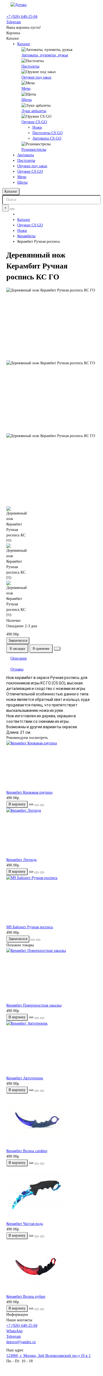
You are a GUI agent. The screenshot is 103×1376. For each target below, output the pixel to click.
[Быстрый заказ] (31, 804)
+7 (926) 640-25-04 (21, 17)
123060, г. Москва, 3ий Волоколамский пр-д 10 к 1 (48, 1356)
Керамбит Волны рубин (25, 1296)
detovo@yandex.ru (21, 1342)
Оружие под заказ (36, 77)
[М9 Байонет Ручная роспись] (51, 899)
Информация (17, 1315)
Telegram (13, 22)
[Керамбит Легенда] (51, 832)
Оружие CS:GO (34, 122)
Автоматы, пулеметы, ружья (44, 55)
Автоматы (25, 155)
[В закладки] (36, 805)
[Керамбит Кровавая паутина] (51, 765)
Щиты (26, 100)
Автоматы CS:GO (46, 138)
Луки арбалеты (33, 111)
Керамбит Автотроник (24, 1078)
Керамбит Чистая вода (24, 1224)
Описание (18, 658)
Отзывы (16, 669)
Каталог (23, 44)
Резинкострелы (33, 150)
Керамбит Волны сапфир (26, 1151)
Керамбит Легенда (21, 860)
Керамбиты (26, 236)
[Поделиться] (57, 649)
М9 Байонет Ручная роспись (29, 927)
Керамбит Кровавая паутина (29, 792)
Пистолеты (30, 66)
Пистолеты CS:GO (47, 133)
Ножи (37, 127)
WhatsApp (14, 1331)
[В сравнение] (42, 805)
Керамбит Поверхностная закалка (34, 1005)
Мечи (25, 88)
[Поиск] (12, 209)
